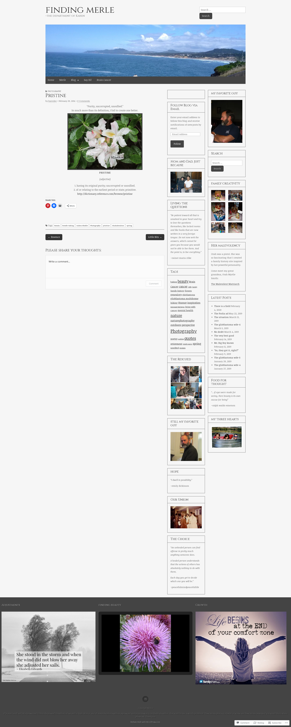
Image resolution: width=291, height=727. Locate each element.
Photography (54, 91)
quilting (181, 339)
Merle (62, 80)
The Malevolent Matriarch (225, 284)
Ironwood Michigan (178, 307)
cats (190, 287)
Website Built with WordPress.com (145, 722)
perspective (188, 325)
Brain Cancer (104, 80)
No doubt (219, 331)
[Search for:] (222, 10)
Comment (154, 283)
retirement (176, 343)
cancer (183, 286)
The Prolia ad (221, 313)
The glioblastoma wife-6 (227, 324)
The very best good (224, 335)
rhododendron (118, 225)
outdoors (176, 325)
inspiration (193, 302)
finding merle (79, 10)
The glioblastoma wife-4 (227, 365)
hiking (174, 302)
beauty (57, 225)
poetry (174, 338)
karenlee (52, 100)
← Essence (54, 237)
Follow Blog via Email (184, 107)
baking (174, 281)
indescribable (82, 225)
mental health (185, 310)
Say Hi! (88, 80)
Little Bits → (155, 237)
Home (51, 80)
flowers (188, 291)
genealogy (176, 294)
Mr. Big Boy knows (224, 342)
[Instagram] (145, 699)
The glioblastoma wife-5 (227, 357)
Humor (182, 302)
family (194, 287)
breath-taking (68, 225)
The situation (221, 317)
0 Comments (83, 100)
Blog (73, 80)
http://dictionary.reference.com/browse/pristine (104, 193)
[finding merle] (145, 49)
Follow (177, 143)
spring (129, 225)
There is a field (222, 306)
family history (177, 290)
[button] (175, 374)
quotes (190, 338)
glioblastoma (188, 294)
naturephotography (182, 320)
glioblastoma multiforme (184, 298)
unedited (175, 347)
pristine (106, 225)
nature (176, 315)
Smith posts (187, 344)
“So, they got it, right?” (226, 350)
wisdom (182, 348)
